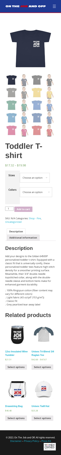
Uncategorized (13, 222)
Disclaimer (15, 441)
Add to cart (23, 209)
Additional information (23, 237)
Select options (16, 367)
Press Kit (46, 441)
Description (16, 231)
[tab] (16, 231)
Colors (12, 189)
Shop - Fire (35, 218)
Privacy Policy (31, 441)
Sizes (11, 175)
